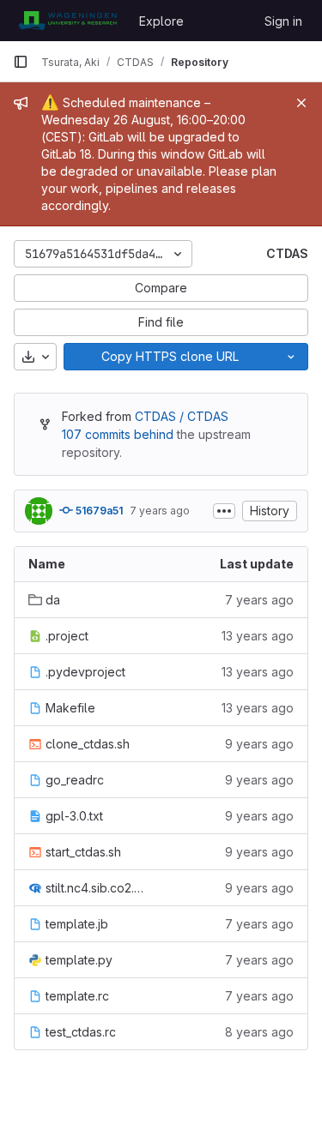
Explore (161, 21)
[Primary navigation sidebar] (20, 61)
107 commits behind (117, 434)
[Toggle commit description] (224, 511)
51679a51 (98, 510)
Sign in (283, 21)
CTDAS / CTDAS (181, 416)
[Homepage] (67, 20)
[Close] (301, 103)
